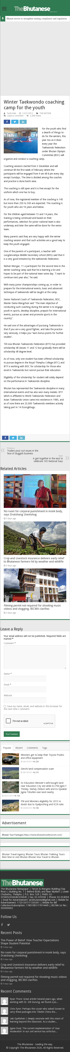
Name (8, 673)
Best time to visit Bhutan (15, 857)
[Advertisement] (35, 58)
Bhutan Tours (33, 854)
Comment (10, 643)
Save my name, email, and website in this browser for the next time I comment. (33, 707)
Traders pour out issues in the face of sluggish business (22, 451)
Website (8, 695)
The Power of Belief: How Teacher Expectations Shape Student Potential (30, 942)
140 (37, 808)
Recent (19, 747)
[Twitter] (10, 925)
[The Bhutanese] (35, 8)
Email (7, 684)
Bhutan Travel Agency (13, 854)
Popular (7, 747)
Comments (32, 747)
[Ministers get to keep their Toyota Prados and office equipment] (10, 759)
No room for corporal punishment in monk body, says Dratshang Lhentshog (33, 513)
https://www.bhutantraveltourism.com (42, 835)
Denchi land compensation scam (37, 768)
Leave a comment (15, 116)
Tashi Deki (11, 113)
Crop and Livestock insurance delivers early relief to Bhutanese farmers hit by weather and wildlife (34, 560)
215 (37, 772)
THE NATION (45, 113)
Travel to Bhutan (50, 857)
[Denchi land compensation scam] (10, 773)
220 (37, 762)
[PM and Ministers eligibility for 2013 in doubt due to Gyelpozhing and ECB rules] (10, 805)
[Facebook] (3, 925)
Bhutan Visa (34, 857)
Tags (44, 747)
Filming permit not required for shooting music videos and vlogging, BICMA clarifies (32, 607)
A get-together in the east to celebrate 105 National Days (48, 459)
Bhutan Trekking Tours (53, 854)
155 (18, 796)
